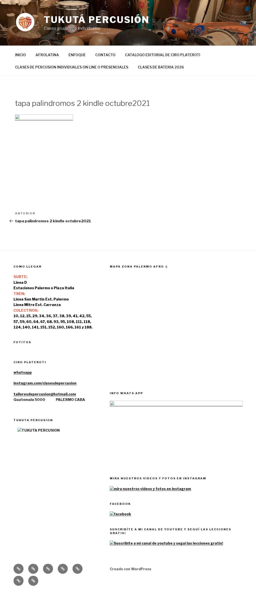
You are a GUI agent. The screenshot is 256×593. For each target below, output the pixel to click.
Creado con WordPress (130, 569)
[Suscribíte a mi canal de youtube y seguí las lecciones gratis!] (166, 543)
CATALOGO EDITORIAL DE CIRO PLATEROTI (162, 55)
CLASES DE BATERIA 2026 (161, 67)
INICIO (20, 55)
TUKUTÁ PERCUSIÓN (97, 19)
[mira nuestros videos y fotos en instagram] (150, 489)
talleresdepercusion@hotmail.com (45, 394)
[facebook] (120, 514)
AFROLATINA (47, 55)
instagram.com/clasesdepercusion (45, 383)
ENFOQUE (77, 55)
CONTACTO (105, 55)
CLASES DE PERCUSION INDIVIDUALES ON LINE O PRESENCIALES (71, 67)
